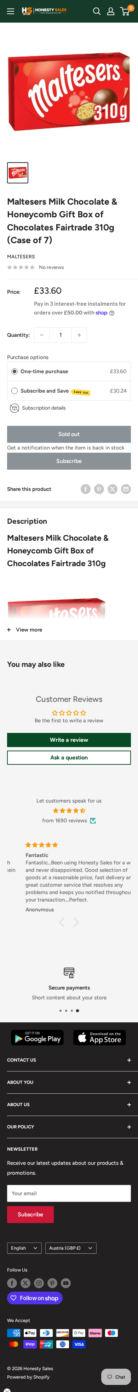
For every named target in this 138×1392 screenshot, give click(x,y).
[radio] (14, 371)
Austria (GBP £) (65, 1248)
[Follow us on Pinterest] (52, 1283)
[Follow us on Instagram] (39, 1283)
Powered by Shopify (28, 1377)
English (18, 1248)
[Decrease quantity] (41, 335)
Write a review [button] (69, 739)
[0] (125, 11)
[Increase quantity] (79, 335)
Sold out (69, 434)
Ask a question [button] (69, 757)
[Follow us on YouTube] (66, 1283)
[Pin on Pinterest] (99, 489)
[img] (69, 811)
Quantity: (18, 335)
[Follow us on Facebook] (12, 1283)
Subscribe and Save (55, 391)
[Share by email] (126, 489)
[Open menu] (10, 11)
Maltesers (21, 257)
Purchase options (27, 357)
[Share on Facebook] (86, 489)
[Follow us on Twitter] (25, 1283)
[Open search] (97, 11)
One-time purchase (44, 371)
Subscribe (69, 461)
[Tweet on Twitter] (112, 489)
